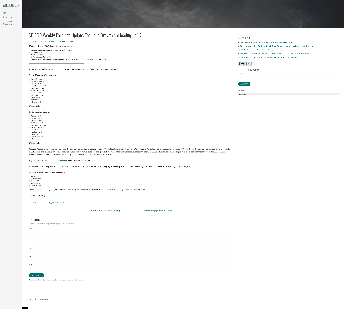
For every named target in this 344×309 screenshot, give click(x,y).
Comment (32, 228)
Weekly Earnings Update (60, 203)
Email (31, 256)
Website (31, 264)
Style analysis (39, 203)
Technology (48, 203)
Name (30, 248)
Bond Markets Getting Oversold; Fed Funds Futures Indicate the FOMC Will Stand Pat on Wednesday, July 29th (275, 53)
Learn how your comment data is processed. (70, 280)
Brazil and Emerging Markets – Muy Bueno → (158, 211)
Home (5, 12)
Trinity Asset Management (7, 23)
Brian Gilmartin (52, 41)
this (90, 190)
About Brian (7, 17)
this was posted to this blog (55, 161)
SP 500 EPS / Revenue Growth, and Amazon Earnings (256, 50)
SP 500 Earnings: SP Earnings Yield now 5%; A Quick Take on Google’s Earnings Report (267, 57)
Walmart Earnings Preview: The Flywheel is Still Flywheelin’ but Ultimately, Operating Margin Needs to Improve (276, 46)
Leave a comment (68, 41)
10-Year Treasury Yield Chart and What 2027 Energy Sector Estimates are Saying (265, 42)
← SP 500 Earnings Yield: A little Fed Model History (102, 211)
